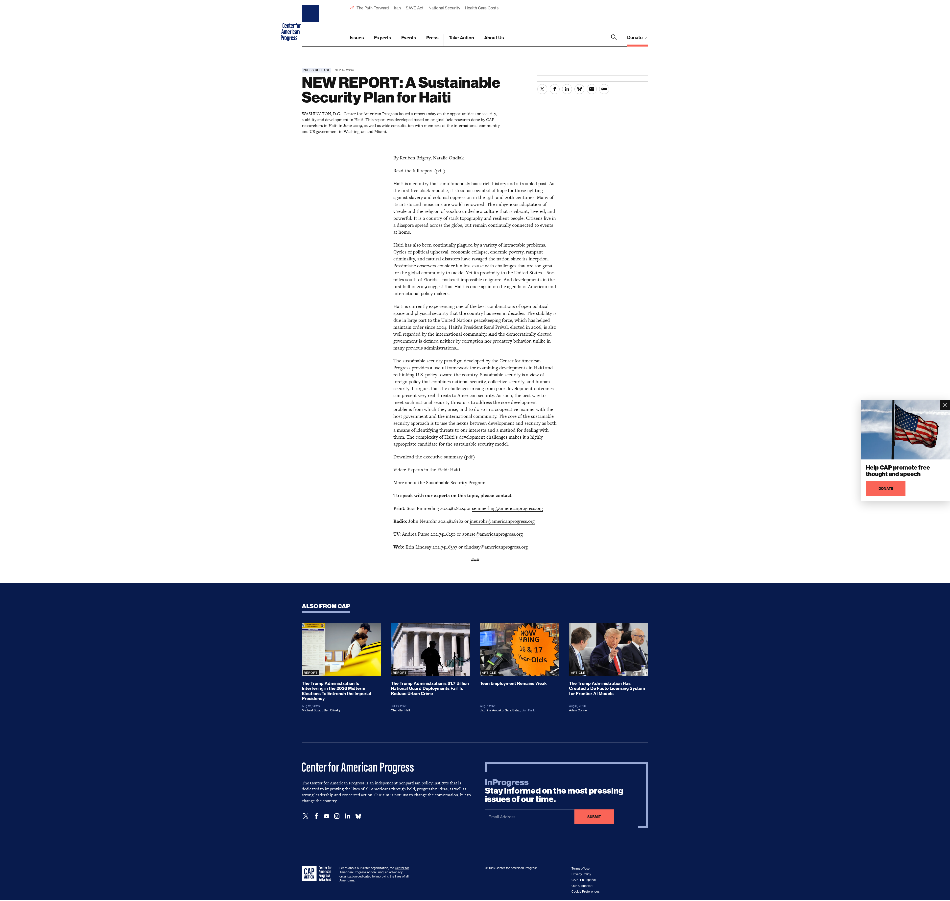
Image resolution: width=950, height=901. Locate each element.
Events (408, 38)
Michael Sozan (312, 710)
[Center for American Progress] (311, 23)
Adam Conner (578, 710)
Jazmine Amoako (491, 710)
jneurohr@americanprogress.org (502, 521)
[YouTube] (327, 816)
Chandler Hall (400, 710)
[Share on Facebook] (555, 89)
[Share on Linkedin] (567, 89)
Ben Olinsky (332, 710)
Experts (382, 38)
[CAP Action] (318, 873)
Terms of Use (580, 868)
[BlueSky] (358, 816)
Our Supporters (582, 886)
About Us (494, 38)
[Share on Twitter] (542, 89)
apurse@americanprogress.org (492, 534)
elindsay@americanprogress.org (496, 547)
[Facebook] (316, 816)
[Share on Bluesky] (579, 89)
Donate (635, 37)
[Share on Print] (604, 89)
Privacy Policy (581, 874)
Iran (397, 7)
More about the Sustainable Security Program (439, 482)
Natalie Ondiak (448, 157)
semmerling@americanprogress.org (507, 508)
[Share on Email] (592, 89)
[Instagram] (337, 816)
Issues (357, 38)
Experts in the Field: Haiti (433, 469)
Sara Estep (512, 710)
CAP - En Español (583, 880)
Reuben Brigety (415, 157)
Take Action (461, 38)
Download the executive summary (428, 456)
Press (432, 38)
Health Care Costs (481, 7)
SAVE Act (415, 7)
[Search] (614, 40)
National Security (444, 7)
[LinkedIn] (347, 816)
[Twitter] (306, 816)
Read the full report (413, 170)
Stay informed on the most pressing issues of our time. (554, 790)
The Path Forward (372, 7)
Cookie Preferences (585, 891)
